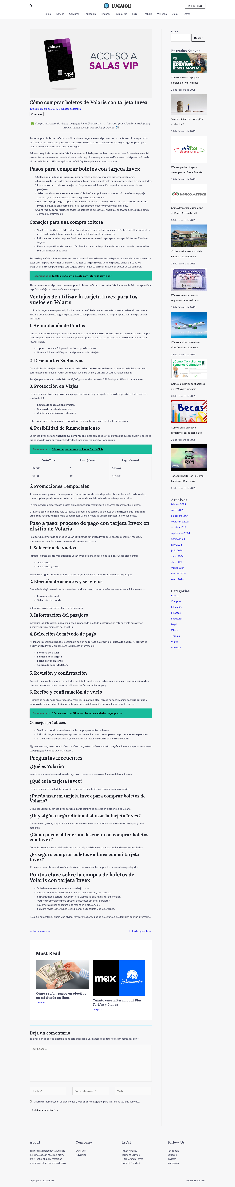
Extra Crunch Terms (132, 1158)
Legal (174, 624)
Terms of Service (130, 1154)
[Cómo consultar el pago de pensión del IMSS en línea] (189, 63)
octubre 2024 (178, 527)
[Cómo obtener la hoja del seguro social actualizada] (189, 279)
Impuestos (177, 618)
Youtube (172, 1154)
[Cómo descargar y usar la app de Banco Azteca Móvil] (189, 193)
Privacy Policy (129, 1150)
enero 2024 (177, 579)
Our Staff (81, 1150)
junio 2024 (177, 550)
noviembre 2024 (180, 521)
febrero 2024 (178, 573)
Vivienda (176, 647)
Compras (36, 114)
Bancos (175, 595)
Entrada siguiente (140, 931)
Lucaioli (121, 5)
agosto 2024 (178, 538)
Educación (176, 606)
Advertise (81, 1154)
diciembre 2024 (179, 515)
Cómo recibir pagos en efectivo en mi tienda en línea (61, 995)
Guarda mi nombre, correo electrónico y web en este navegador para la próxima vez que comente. (87, 1101)
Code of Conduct (130, 1162)
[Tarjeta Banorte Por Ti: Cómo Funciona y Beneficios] (189, 457)
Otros (174, 630)
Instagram (173, 1162)
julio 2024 (176, 544)
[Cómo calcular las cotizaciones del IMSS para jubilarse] (189, 369)
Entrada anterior (40, 931)
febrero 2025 (178, 504)
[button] (31, 6)
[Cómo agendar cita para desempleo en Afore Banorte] (189, 149)
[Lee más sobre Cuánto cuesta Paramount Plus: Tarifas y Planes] (119, 977)
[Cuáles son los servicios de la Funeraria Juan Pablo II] (189, 236)
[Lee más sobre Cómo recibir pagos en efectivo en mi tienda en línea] (62, 974)
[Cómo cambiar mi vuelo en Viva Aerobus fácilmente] (189, 325)
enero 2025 (177, 509)
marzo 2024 (177, 567)
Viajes (174, 641)
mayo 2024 (177, 556)
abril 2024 (176, 561)
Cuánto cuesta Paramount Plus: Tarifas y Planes (117, 1002)
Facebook (173, 1150)
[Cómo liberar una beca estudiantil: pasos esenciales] (189, 411)
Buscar (175, 31)
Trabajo (175, 635)
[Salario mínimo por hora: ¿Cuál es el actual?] (189, 104)
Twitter (172, 1158)
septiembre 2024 (180, 532)
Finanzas (176, 612)
